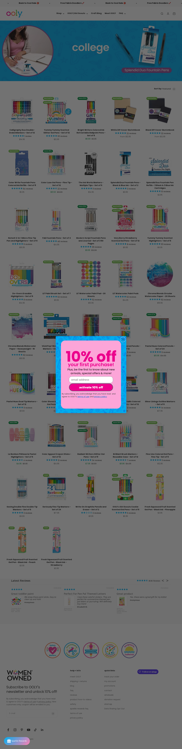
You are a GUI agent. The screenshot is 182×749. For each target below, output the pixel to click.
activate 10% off (91, 387)
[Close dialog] (123, 339)
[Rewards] (17, 741)
